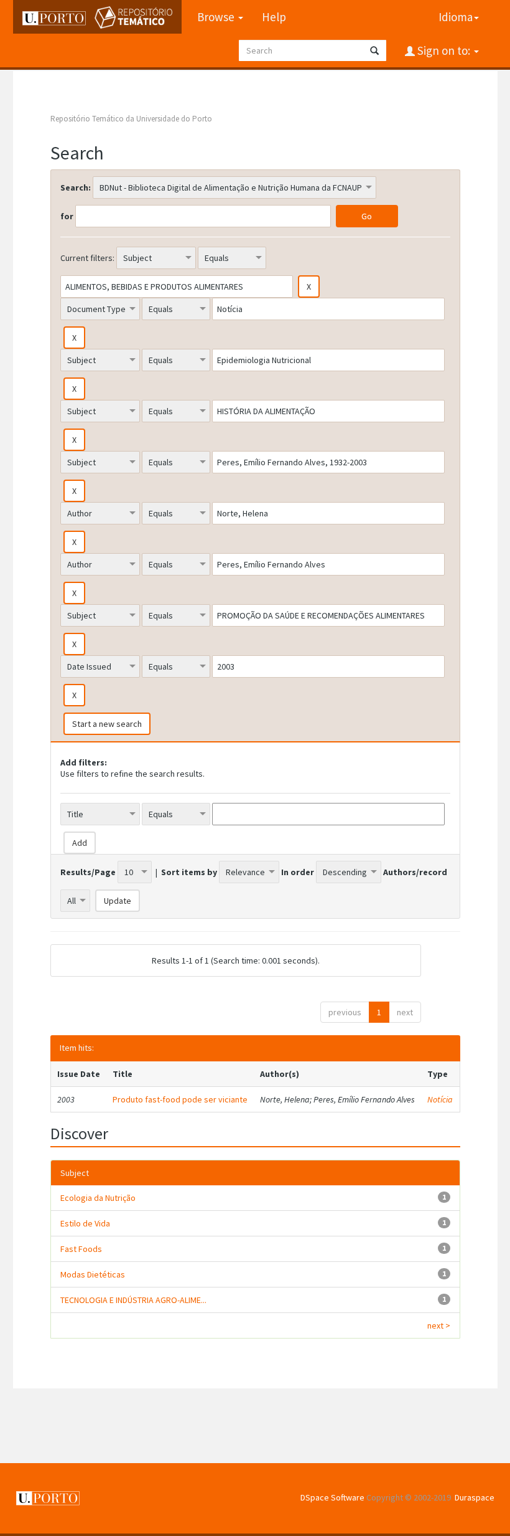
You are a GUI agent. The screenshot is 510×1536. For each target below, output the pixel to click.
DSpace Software (332, 1497)
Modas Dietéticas (92, 1274)
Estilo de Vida (85, 1223)
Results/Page (88, 872)
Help (274, 16)
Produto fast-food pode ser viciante (180, 1099)
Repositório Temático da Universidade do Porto (131, 118)
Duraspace (474, 1497)
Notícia (440, 1099)
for (66, 216)
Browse (217, 16)
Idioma (455, 16)
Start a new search (107, 723)
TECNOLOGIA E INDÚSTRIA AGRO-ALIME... (133, 1300)
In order (297, 872)
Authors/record (415, 872)
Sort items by (189, 872)
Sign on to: (444, 50)
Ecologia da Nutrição (98, 1197)
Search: (75, 187)
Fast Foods (81, 1248)
